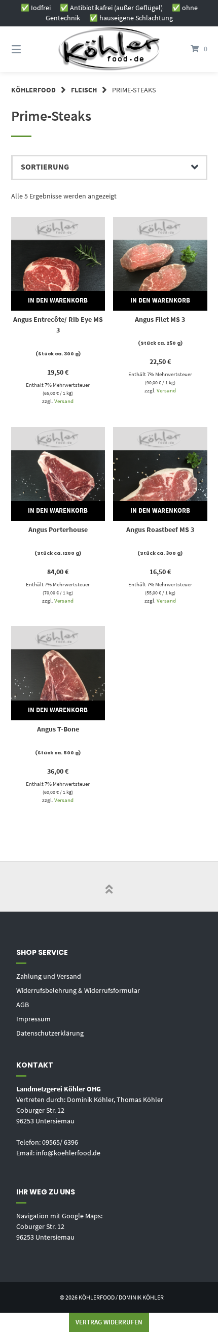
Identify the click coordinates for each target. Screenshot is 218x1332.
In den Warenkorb (58, 300)
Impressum (33, 1018)
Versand (64, 401)
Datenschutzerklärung (50, 1033)
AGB (22, 1004)
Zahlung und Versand (48, 976)
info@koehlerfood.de (68, 1152)
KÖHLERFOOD (33, 89)
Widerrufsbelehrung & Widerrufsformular (78, 990)
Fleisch (84, 89)
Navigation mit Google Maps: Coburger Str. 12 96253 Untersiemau (59, 1226)
